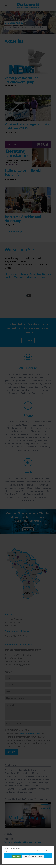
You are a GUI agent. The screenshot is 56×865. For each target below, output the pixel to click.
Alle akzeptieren (16, 856)
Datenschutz (25, 860)
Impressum (31, 860)
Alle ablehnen (26, 856)
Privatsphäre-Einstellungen (37, 856)
